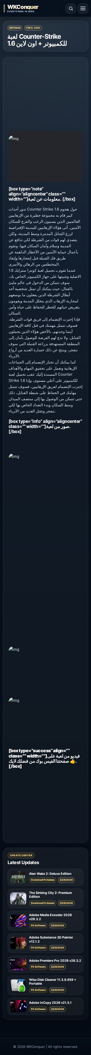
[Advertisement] (45, 95)
